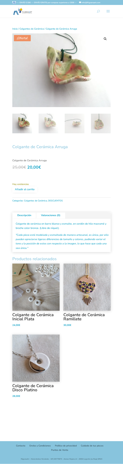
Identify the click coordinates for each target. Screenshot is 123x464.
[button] (105, 39)
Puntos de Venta (59, 450)
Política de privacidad (66, 445)
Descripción (24, 215)
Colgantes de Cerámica (32, 28)
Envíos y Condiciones (40, 445)
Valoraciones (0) (50, 215)
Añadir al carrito (25, 189)
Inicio (15, 28)
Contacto (20, 445)
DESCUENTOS (55, 200)
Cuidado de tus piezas (92, 445)
